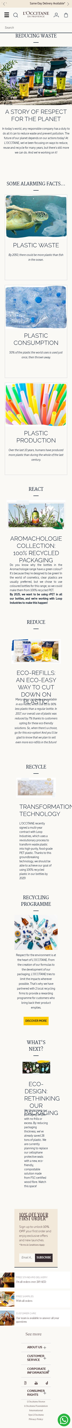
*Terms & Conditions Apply (32, 1245)
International (36, 1410)
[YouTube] (36, 1383)
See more (34, 1334)
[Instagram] (25, 1383)
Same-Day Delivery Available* (36, 3)
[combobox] (36, 28)
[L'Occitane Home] (36, 14)
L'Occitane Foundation (36, 1406)
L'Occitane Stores (36, 1402)
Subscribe (44, 1257)
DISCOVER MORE (36, 1021)
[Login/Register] (56, 15)
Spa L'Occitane (36, 1415)
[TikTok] (47, 1383)
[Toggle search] (16, 15)
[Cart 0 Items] (66, 15)
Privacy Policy (36, 1419)
